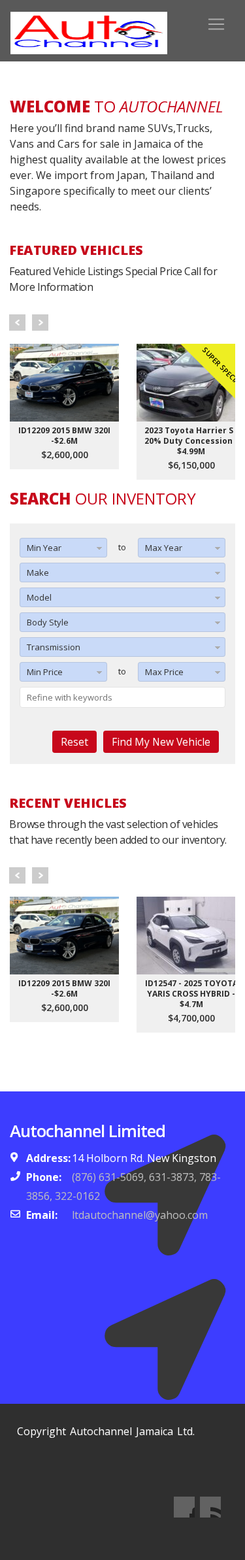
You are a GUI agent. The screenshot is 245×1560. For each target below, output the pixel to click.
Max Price (164, 672)
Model (39, 597)
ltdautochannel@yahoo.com (140, 1215)
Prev (17, 322)
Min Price (45, 672)
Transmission (53, 647)
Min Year (44, 548)
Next (40, 322)
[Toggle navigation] (216, 24)
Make (38, 572)
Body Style (48, 622)
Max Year (163, 548)
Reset (74, 742)
